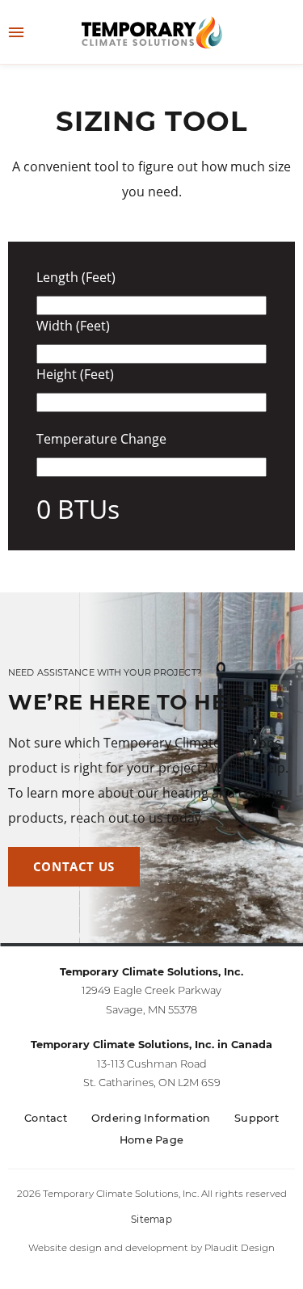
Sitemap (151, 1219)
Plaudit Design (239, 1247)
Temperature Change (101, 439)
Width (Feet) (73, 326)
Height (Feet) (75, 374)
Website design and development (108, 1247)
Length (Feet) (76, 277)
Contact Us (74, 866)
